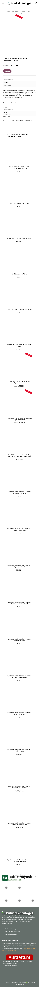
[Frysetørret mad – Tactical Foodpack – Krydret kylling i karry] (19, 661)
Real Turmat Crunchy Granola (19, 203)
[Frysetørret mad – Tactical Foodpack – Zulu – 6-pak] (19, 734)
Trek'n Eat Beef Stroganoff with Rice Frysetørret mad (19, 419)
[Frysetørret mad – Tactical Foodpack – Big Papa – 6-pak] (19, 550)
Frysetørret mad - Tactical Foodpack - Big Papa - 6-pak (19, 566)
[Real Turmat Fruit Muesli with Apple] (19, 294)
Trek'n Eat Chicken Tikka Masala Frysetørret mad (19, 382)
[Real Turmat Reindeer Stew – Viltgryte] (19, 224)
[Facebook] (26, 970)
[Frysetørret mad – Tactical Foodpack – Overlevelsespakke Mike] (19, 771)
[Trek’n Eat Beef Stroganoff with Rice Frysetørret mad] (19, 403)
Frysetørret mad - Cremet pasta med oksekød (19, 345)
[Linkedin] (35, 970)
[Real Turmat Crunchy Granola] (19, 188)
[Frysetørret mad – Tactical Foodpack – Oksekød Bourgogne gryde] (19, 808)
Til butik (7, 71)
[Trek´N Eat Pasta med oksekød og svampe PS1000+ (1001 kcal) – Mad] (19, 440)
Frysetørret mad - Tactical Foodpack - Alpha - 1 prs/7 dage (19, 492)
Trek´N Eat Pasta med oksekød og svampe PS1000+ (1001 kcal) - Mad (19, 455)
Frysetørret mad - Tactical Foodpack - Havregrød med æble (19, 860)
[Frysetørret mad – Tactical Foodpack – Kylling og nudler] (19, 697)
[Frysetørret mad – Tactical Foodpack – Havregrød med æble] (19, 845)
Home (8, 11)
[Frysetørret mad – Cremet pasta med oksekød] (19, 329)
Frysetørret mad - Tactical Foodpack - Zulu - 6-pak (19, 750)
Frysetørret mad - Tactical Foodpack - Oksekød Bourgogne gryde (19, 823)
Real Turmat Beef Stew (19, 274)
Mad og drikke (15, 11)
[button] (36, 3)
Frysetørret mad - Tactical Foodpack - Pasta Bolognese (19, 639)
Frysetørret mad (26, 11)
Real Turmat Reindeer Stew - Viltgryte (19, 239)
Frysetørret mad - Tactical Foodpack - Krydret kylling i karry (19, 676)
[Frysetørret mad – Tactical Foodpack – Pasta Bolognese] (19, 624)
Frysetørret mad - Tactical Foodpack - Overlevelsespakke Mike (19, 787)
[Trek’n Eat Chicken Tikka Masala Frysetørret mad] (19, 366)
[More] (28, 125)
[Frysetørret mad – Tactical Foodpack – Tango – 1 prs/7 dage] (19, 513)
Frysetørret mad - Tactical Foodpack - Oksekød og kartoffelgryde (19, 603)
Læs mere (6, 116)
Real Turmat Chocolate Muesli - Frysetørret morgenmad (19, 167)
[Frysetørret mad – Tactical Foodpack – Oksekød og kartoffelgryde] (19, 587)
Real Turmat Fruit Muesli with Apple (20, 309)
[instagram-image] (6, 887)
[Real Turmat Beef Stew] (19, 259)
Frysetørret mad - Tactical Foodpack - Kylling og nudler (19, 713)
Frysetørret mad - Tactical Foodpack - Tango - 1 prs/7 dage (19, 529)
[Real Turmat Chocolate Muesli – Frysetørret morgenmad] (19, 152)
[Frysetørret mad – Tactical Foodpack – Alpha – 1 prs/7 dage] (19, 477)
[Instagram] (30, 970)
